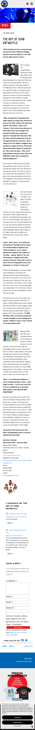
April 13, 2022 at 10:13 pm (14, 535)
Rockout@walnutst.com (11, 475)
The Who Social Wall (24, 661)
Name (9, 596)
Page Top (28, 646)
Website (10, 608)
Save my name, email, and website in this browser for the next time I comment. (17, 620)
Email (9, 602)
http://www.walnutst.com (12, 455)
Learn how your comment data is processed (16, 633)
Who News (28, 658)
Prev (5, 646)
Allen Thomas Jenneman (17, 530)
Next (11, 646)
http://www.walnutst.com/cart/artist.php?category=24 (17, 461)
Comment (11, 581)
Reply (10, 523)
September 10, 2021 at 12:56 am (16, 516)
